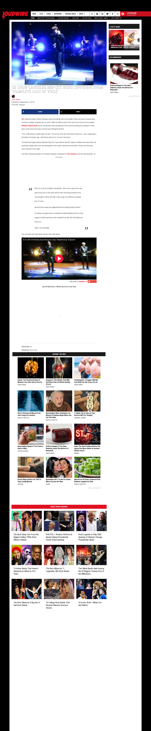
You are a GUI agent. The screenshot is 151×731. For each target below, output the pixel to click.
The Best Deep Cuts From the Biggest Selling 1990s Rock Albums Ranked (26, 537)
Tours (48, 14)
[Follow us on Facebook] (112, 13)
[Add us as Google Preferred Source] (97, 13)
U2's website (71, 154)
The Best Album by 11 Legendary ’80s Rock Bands (57, 569)
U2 (23, 119)
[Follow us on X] (117, 13)
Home (33, 18)
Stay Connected (116, 18)
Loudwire (82, 281)
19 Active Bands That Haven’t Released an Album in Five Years (26, 571)
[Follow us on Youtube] (107, 13)
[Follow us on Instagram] (102, 13)
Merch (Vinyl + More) (101, 18)
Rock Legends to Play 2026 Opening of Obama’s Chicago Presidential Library (90, 537)
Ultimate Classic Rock (29, 126)
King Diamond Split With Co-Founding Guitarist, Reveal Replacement (121, 46)
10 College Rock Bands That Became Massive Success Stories (58, 605)
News (34, 14)
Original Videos (70, 14)
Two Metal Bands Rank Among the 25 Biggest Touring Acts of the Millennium (91, 571)
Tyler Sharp (16, 99)
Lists (41, 14)
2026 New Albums (63, 18)
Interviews (58, 14)
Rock (35, 350)
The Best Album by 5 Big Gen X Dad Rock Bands (27, 603)
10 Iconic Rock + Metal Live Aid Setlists (90, 603)
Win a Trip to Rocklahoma (46, 18)
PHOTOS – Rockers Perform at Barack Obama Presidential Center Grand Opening (59, 537)
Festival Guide (86, 18)
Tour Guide (75, 18)
